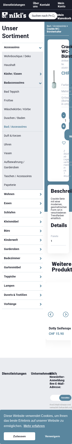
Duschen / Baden (14, 118)
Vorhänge (10, 304)
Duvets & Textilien (15, 294)
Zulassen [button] (19, 436)
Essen (8, 203)
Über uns (36, 5)
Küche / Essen (13, 73)
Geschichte (36, 387)
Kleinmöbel (11, 221)
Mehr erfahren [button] (34, 426)
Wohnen (9, 194)
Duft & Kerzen (12, 135)
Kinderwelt (11, 239)
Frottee (8, 100)
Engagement (36, 392)
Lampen (9, 285)
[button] (63, 143)
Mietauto (7, 397)
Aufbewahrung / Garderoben (14, 164)
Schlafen (9, 212)
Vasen (8, 153)
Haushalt (9, 65)
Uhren (7, 144)
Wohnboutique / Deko (17, 56)
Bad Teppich (11, 91)
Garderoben (11, 249)
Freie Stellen (34, 404)
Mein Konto (61, 5)
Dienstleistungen (14, 4)
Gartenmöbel (12, 267)
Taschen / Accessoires (18, 176)
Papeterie (10, 184)
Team (34, 382)
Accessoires (11, 47)
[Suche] (53, 16)
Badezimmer (12, 258)
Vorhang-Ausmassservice (11, 404)
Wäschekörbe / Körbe (17, 109)
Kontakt (45, 4)
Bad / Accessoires (15, 126)
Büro (7, 230)
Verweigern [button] (52, 436)
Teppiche (10, 276)
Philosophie (36, 397)
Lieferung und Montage (9, 390)
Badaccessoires (14, 82)
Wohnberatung (10, 382)
